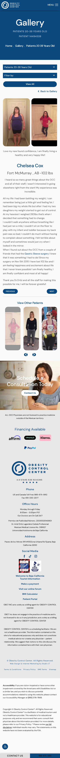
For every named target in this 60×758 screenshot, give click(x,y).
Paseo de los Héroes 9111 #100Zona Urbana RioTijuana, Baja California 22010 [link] (30, 543)
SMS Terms (42, 669)
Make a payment (30, 584)
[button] (5, 746)
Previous (10, 291)
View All (30, 84)
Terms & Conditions (12, 669)
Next (52, 291)
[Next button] (34, 354)
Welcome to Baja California (30, 577)
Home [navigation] (8, 46)
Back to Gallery (48, 91)
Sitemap (52, 669)
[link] (30, 481)
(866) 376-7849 (35, 697)
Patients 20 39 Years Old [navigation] (40, 46)
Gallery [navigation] (19, 46)
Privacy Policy (29, 669)
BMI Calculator (30, 594)
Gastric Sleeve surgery (37, 253)
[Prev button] (26, 354)
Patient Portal (30, 599)
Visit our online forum (30, 589)
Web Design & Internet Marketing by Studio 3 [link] (30, 663)
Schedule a (30, 381)
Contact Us (30, 392)
